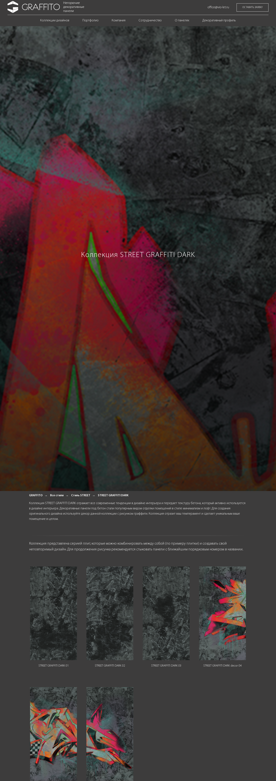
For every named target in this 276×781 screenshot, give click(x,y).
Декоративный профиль (219, 20)
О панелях (182, 20)
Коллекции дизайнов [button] (54, 20)
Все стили (57, 495)
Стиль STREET (80, 495)
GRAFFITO (36, 495)
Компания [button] (118, 20)
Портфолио (90, 20)
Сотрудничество (150, 20)
